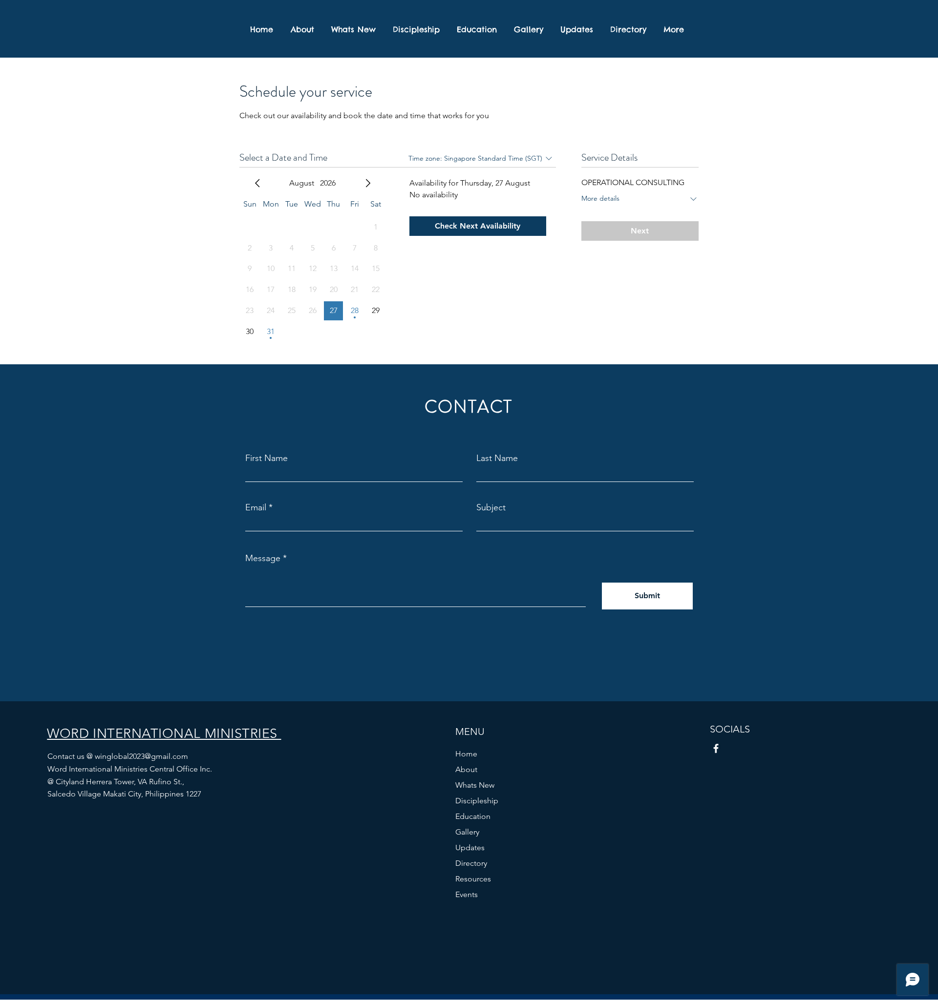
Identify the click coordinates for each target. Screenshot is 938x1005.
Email (255, 507)
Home (466, 753)
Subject (491, 507)
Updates (470, 847)
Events (466, 894)
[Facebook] (716, 748)
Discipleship (476, 800)
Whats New (474, 785)
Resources (473, 878)
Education (472, 816)
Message (262, 558)
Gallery (467, 832)
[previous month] (257, 183)
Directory (471, 863)
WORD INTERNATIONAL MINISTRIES (164, 733)
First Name (266, 458)
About (466, 769)
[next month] (368, 183)
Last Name (497, 458)
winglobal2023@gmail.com (141, 756)
